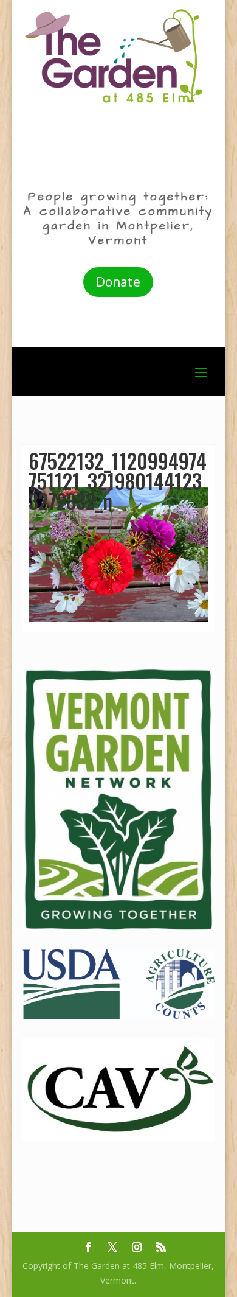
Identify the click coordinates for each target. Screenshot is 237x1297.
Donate (118, 281)
